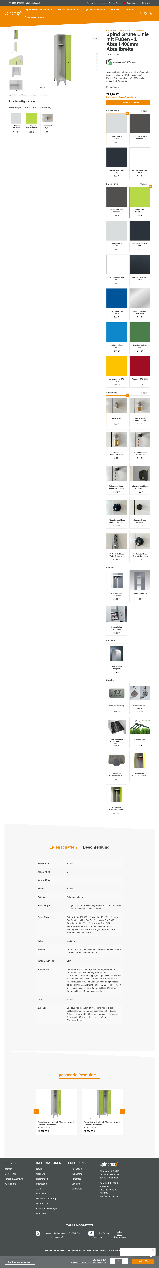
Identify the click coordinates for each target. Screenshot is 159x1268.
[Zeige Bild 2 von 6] (97, 57)
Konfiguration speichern (20, 1262)
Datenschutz (42, 1193)
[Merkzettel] (145, 13)
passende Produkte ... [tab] (79, 1075)
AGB (38, 1188)
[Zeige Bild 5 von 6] (97, 66)
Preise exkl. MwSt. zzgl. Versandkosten (121, 97)
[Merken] (95, 38)
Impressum (41, 1184)
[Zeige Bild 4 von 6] (97, 63)
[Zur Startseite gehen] (13, 13)
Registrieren (116, 3)
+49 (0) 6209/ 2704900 (15, 3)
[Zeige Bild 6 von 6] (97, 69)
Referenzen (42, 1179)
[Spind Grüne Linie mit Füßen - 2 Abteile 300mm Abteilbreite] (102, 1104)
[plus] (125, 1261)
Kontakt (8, 1169)
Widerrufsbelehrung (46, 1198)
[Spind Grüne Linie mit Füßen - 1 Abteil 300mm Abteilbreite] (56, 1104)
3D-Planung (10, 1184)
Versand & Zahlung (13, 1179)
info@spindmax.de (33, 3)
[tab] (96, 847)
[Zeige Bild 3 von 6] (97, 60)
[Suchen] (140, 13)
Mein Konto (10, 1174)
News (39, 1169)
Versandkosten (92, 1250)
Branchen (41, 1213)
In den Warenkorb (130, 103)
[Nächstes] (122, 1111)
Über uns (40, 1174)
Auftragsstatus (92, 3)
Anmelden (103, 3)
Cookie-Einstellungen (46, 1208)
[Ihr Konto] (151, 13)
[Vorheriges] (36, 1111)
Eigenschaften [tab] (63, 847)
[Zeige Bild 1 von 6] (97, 54)
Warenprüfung (43, 1203)
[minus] (112, 1261)
